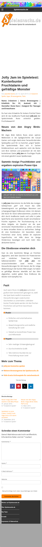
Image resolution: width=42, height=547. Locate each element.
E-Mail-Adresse (7, 471)
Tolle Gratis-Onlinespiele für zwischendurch (21, 375)
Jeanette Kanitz (10, 94)
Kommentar (6, 442)
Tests (24, 96)
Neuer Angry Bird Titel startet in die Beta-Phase (10, 401)
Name (4, 463)
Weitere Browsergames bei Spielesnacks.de (21, 370)
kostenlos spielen (14, 366)
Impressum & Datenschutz (10, 521)
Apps (8, 96)
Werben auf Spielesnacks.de (10, 502)
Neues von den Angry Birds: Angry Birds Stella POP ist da (29, 402)
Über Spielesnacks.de (8, 507)
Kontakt (4, 517)
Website (4, 479)
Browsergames (16, 96)
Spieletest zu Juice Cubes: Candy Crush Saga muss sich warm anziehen (9, 414)
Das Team (5, 512)
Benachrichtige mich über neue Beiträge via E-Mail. (20, 491)
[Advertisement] (21, 54)
